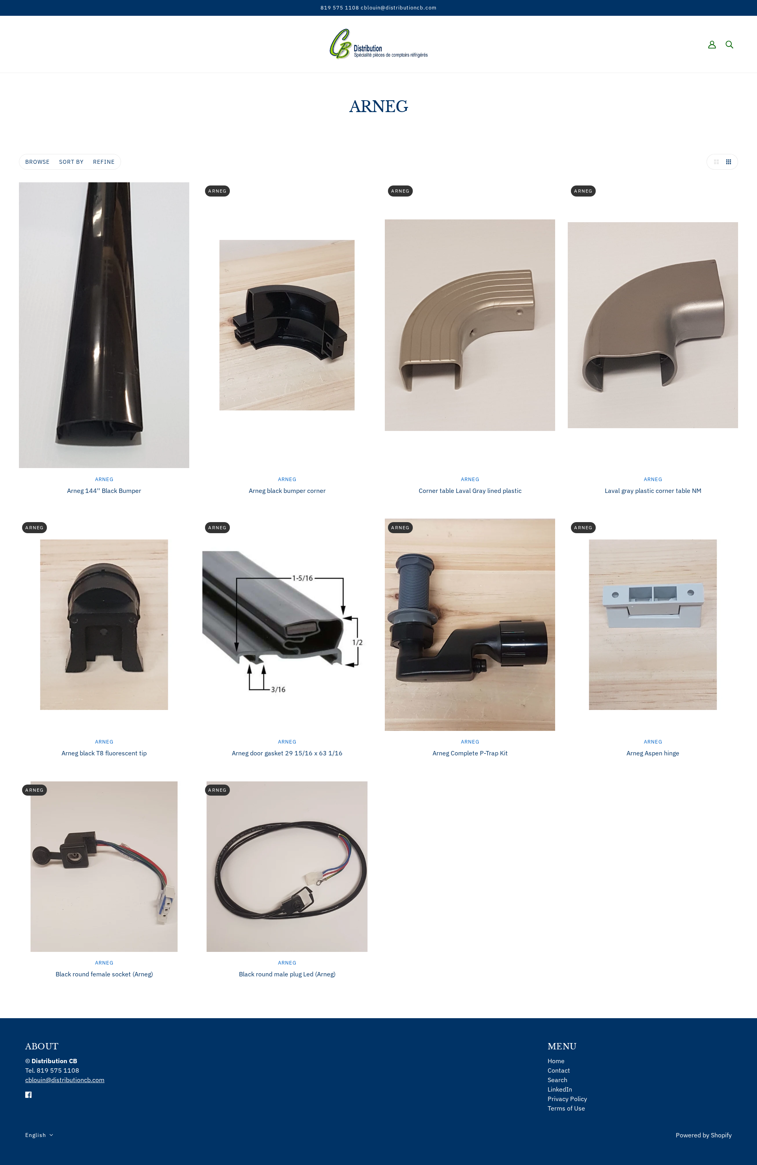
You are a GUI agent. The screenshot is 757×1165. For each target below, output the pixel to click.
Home (556, 1061)
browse (37, 161)
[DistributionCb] (379, 43)
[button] (39, 1135)
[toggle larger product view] (714, 162)
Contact (559, 1070)
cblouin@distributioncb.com (64, 1080)
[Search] (729, 44)
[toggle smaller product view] (730, 162)
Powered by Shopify (704, 1135)
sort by (71, 161)
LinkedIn (560, 1089)
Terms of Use (566, 1108)
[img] (28, 1094)
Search (557, 1080)
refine (104, 161)
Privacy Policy (567, 1099)
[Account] (712, 44)
